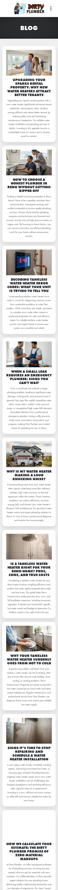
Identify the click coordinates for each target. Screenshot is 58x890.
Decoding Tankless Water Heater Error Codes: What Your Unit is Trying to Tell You (29, 285)
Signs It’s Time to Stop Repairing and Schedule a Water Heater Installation (29, 753)
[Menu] (51, 8)
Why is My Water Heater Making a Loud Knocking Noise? (29, 475)
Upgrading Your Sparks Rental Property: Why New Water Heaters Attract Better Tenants (29, 87)
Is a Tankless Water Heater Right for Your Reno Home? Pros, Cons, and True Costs (29, 569)
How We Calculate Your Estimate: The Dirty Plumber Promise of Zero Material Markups (29, 851)
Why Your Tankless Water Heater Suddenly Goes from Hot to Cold (29, 659)
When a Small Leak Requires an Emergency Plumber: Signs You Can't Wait (29, 377)
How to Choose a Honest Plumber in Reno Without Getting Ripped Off (29, 185)
